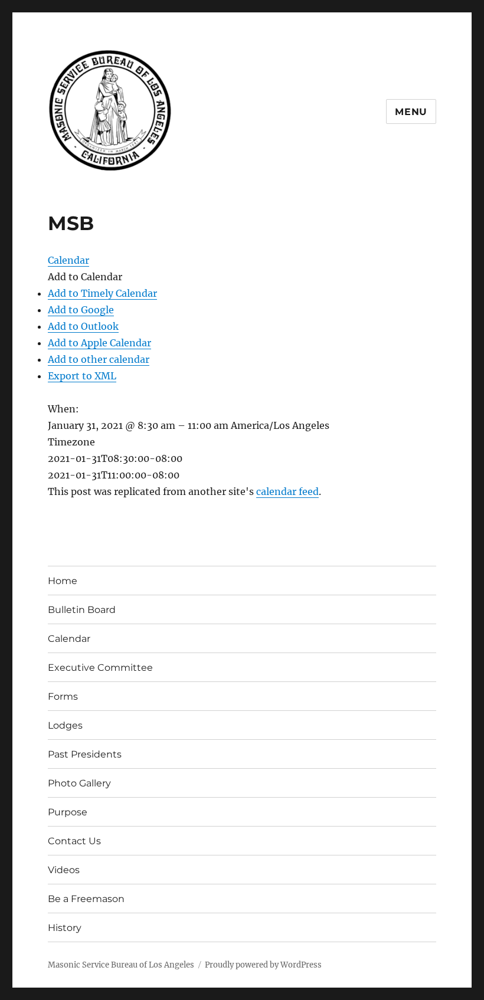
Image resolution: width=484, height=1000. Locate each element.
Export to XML (82, 376)
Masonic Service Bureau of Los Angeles (121, 965)
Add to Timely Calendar (102, 293)
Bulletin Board (82, 609)
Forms (63, 696)
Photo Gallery (79, 783)
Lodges (65, 725)
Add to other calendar (98, 359)
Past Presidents (85, 754)
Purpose (67, 812)
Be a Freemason (86, 898)
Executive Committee (100, 667)
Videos (64, 870)
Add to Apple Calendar (99, 343)
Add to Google (81, 310)
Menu (411, 111)
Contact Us (74, 841)
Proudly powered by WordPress (263, 965)
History (64, 927)
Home (62, 580)
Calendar (69, 638)
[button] (85, 277)
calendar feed (287, 491)
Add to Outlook (83, 326)
